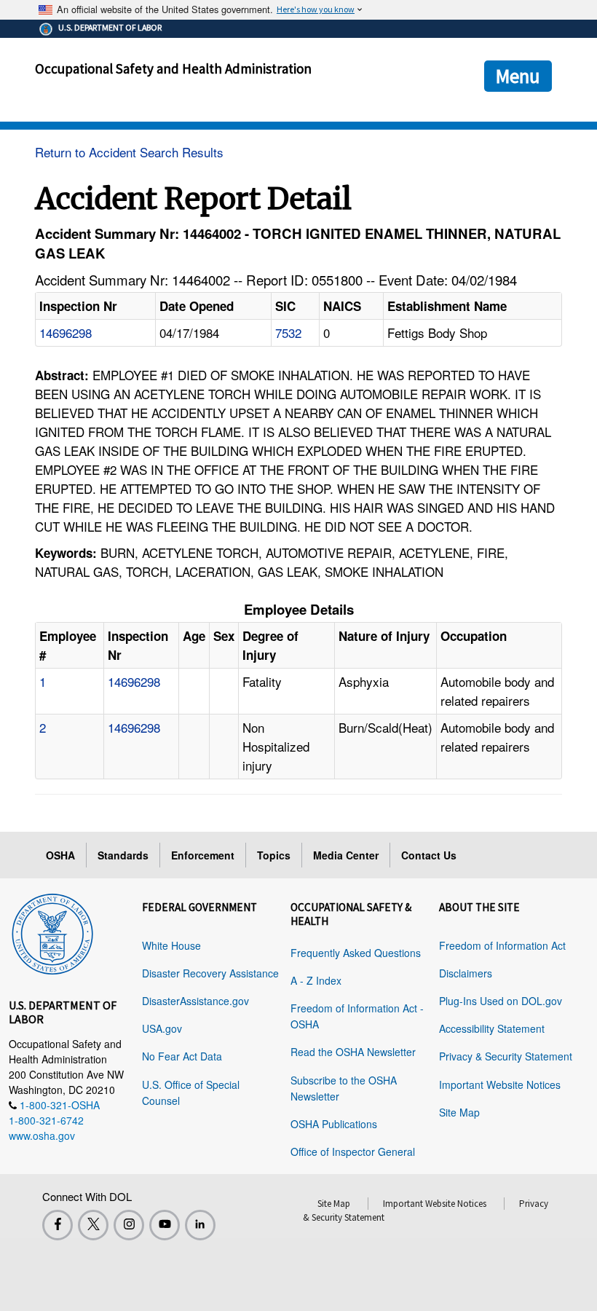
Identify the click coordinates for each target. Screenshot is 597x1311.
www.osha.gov (42, 1135)
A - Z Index (315, 980)
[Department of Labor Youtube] (164, 1225)
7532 (288, 332)
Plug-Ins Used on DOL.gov (500, 1000)
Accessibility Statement (492, 1028)
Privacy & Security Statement (505, 1056)
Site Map (459, 1112)
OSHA (60, 855)
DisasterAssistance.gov (195, 1000)
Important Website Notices (500, 1084)
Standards (123, 855)
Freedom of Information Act (502, 945)
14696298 (65, 332)
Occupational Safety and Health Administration (173, 68)
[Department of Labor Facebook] (57, 1225)
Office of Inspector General (352, 1151)
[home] (52, 931)
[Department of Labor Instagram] (129, 1225)
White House (171, 945)
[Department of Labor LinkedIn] (200, 1225)
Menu (518, 75)
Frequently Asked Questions (355, 952)
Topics (273, 855)
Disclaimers (465, 973)
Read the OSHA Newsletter (353, 1051)
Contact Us (428, 855)
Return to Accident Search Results (129, 152)
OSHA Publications (333, 1124)
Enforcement (202, 855)
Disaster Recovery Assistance (210, 973)
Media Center (346, 855)
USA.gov (162, 1028)
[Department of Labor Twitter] (93, 1225)
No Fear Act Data (182, 1056)
